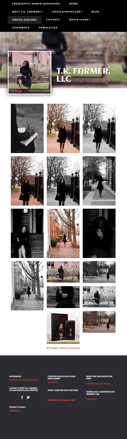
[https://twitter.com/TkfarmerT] (28, 397)
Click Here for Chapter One (61, 400)
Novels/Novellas (66, 12)
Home (73, 4)
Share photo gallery (65, 348)
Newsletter (48, 28)
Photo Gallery (24, 20)
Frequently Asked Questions (36, 4)
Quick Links (78, 20)
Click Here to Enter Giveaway (24, 380)
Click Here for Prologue (98, 384)
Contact (53, 20)
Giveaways (21, 28)
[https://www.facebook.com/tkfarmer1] (22, 397)
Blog (96, 12)
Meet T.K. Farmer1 (26, 12)
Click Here (14, 411)
